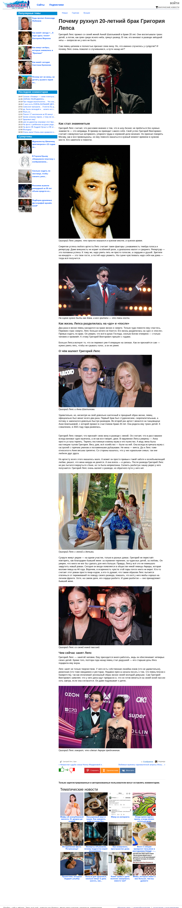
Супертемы (25, 136)
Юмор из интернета (120, 817)
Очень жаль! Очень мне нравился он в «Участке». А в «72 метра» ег (53, 132)
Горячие (75, 13)
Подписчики (56, 4)
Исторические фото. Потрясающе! (72, 848)
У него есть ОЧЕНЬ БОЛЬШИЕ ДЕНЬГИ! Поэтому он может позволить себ (55, 104)
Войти (174, 3)
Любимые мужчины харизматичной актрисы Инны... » (141, 765)
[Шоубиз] (16, 8)
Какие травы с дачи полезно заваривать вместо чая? (120, 878)
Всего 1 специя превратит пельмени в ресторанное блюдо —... (144, 849)
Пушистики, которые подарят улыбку (72, 877)
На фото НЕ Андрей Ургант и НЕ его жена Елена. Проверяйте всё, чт (53, 127)
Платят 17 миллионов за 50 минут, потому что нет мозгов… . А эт (51, 114)
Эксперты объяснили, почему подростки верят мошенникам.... (96, 849)
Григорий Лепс (68, 761)
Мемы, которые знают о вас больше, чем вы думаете (144, 878)
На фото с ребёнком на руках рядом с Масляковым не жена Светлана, (54, 124)
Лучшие (86, 13)
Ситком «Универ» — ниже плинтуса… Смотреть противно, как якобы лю (54, 96)
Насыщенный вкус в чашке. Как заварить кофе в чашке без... (96, 819)
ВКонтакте (130, 770)
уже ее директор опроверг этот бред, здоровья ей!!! (45, 122)
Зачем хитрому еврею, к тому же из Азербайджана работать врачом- (53, 117)
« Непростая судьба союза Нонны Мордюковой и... (81, 765)
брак (74, 761)
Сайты (41, 4)
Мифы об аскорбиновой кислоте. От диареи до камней (72, 819)
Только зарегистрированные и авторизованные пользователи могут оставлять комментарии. (109, 783)
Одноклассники (112, 770)
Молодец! (27, 129)
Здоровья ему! (29, 119)
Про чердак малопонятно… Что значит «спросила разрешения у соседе (54, 102)
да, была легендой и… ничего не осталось (41, 109)
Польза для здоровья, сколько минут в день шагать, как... (96, 878)
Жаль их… (27, 112)
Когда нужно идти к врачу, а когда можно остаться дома (144, 819)
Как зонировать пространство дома (120, 848)
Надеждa (161, 761)
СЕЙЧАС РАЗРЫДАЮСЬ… (34, 99)
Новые (65, 13)
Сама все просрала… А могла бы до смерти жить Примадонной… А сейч (55, 107)
